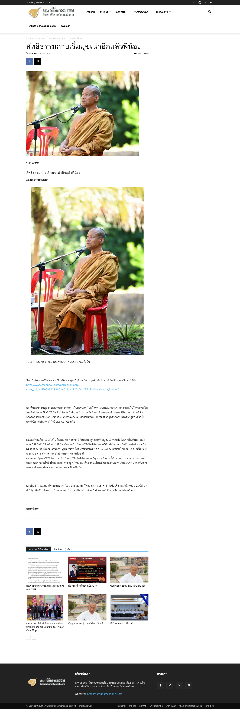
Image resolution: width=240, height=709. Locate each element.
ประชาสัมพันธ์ (140, 12)
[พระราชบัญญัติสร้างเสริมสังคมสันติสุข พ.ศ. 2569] (45, 570)
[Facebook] (193, 2)
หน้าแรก (30, 38)
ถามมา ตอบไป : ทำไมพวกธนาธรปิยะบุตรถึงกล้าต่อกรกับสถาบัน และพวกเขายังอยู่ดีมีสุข (45, 627)
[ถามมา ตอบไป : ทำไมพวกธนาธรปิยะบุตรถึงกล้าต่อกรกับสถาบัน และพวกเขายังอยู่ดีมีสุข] (45, 607)
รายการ (104, 12)
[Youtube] (211, 2)
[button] (209, 12)
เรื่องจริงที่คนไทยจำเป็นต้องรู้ (82, 585)
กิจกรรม (120, 12)
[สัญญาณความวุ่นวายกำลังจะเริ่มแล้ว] (87, 607)
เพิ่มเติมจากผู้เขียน (62, 549)
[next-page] (34, 637)
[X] (205, 2)
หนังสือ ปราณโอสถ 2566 (42, 26)
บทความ (90, 12)
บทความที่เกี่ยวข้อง (38, 549)
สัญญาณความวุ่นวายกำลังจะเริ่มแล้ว (86, 623)
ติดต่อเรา (65, 26)
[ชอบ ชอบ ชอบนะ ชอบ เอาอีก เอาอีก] (129, 570)
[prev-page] (28, 637)
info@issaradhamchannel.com (104, 693)
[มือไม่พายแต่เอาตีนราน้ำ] (129, 607)
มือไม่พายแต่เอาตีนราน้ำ (122, 623)
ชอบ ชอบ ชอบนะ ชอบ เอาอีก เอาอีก (127, 585)
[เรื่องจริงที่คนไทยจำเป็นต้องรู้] (87, 570)
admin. (33, 53)
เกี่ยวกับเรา (162, 12)
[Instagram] (199, 2)
